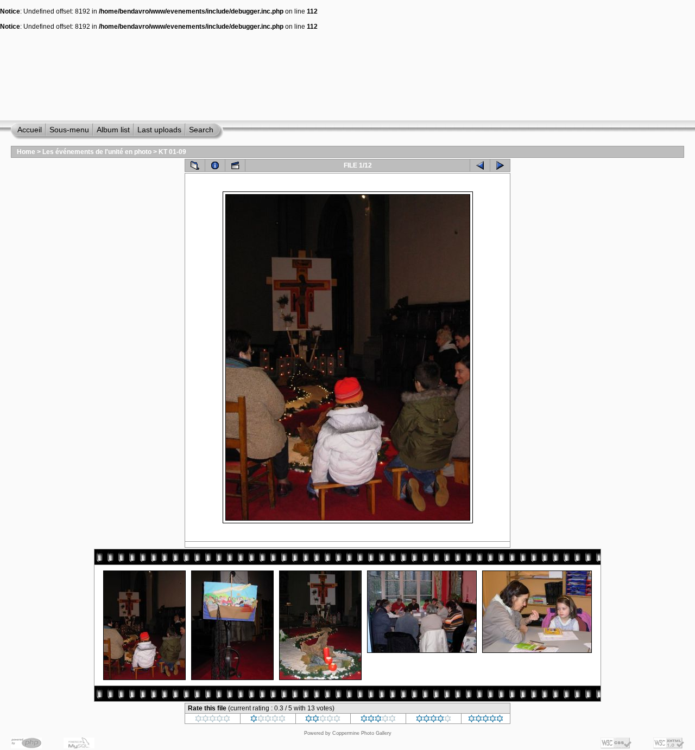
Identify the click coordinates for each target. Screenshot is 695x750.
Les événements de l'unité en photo (96, 152)
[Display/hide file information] (215, 165)
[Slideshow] (235, 165)
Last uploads (159, 129)
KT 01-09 (172, 152)
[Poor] (268, 720)
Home (26, 152)
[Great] (485, 720)
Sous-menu (69, 129)
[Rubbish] (212, 720)
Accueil (29, 129)
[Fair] (322, 720)
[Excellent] (433, 720)
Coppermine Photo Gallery (361, 733)
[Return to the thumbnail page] (195, 165)
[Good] (378, 720)
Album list (113, 129)
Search (201, 129)
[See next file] (500, 165)
